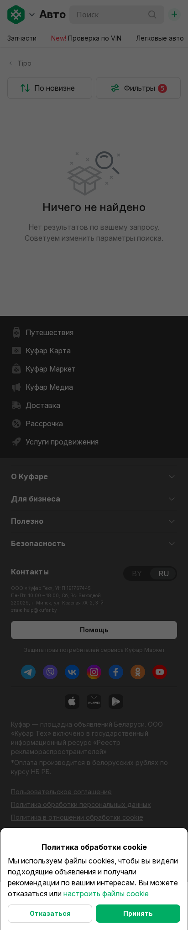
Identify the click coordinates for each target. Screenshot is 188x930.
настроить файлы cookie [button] (106, 893)
